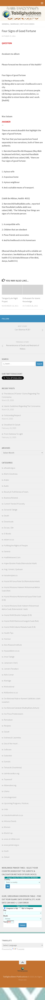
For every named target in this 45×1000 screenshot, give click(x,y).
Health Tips (8, 633)
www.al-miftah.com (12, 839)
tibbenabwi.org (10, 785)
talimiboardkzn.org (11, 773)
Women (7, 827)
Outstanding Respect (12, 415)
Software (7, 749)
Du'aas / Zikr (9, 527)
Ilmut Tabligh (9, 656)
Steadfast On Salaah (12, 424)
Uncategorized (10, 797)
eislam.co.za (9, 539)
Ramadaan (8, 719)
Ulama (6, 791)
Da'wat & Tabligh (10, 509)
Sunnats (7, 761)
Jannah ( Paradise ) (11, 668)
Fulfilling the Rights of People (16, 545)
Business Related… (12, 497)
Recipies (7, 725)
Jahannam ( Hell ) (11, 662)
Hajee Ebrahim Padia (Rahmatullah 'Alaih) (20, 563)
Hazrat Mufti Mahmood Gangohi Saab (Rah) (21, 621)
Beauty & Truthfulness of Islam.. (16, 491)
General (5, 24)
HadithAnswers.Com (12, 557)
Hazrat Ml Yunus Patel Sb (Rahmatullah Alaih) (22, 581)
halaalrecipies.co (11, 575)
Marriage (15, 24)
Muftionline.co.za (11, 692)
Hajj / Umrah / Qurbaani (13, 569)
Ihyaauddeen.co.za (11, 650)
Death (6, 515)
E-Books (7, 533)
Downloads (8, 521)
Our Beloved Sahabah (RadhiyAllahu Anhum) (21, 707)
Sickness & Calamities (12, 737)
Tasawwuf (8, 779)
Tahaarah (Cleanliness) (13, 767)
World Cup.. (8, 833)
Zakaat (6, 857)
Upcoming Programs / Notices (16, 803)
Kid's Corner (9, 674)
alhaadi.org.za (9, 468)
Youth (6, 851)
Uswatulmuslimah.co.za (13, 815)
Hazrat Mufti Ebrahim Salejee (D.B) (18, 615)
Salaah (6, 731)
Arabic (6, 480)
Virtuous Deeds (27, 24)
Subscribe (8, 755)
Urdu (6, 809)
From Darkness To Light (13, 434)
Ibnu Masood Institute (13, 644)
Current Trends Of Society (14, 503)
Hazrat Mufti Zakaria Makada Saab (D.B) (20, 627)
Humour (7, 639)
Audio (6, 486)
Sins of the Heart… (11, 743)
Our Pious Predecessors (13, 713)
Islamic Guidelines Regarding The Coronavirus (22, 406)
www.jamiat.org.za (11, 845)
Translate (20, 949)
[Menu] (42, 3)
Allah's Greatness (10, 473)
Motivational (9, 686)
